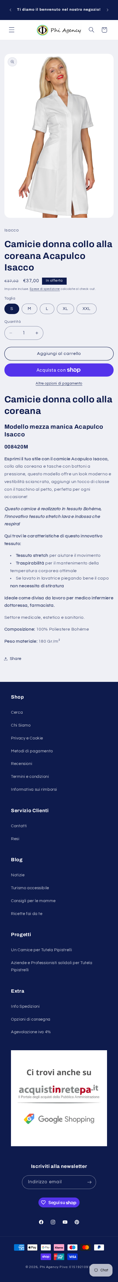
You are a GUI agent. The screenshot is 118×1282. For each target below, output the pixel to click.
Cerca (17, 712)
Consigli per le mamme (33, 901)
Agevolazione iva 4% (31, 1032)
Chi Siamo (21, 725)
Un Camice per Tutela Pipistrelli (41, 950)
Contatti (19, 826)
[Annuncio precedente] (10, 10)
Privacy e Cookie (27, 738)
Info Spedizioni (25, 1006)
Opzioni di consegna (30, 1019)
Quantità (12, 322)
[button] (11, 30)
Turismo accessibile (30, 888)
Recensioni (21, 764)
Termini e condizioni (30, 777)
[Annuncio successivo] (108, 10)
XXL (87, 309)
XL (65, 309)
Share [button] (15, 659)
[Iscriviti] (89, 1182)
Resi (15, 839)
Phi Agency (49, 1267)
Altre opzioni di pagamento (59, 383)
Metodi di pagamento (32, 751)
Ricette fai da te (27, 914)
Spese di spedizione (45, 288)
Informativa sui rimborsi (34, 789)
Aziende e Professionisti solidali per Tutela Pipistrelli (51, 966)
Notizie (17, 875)
